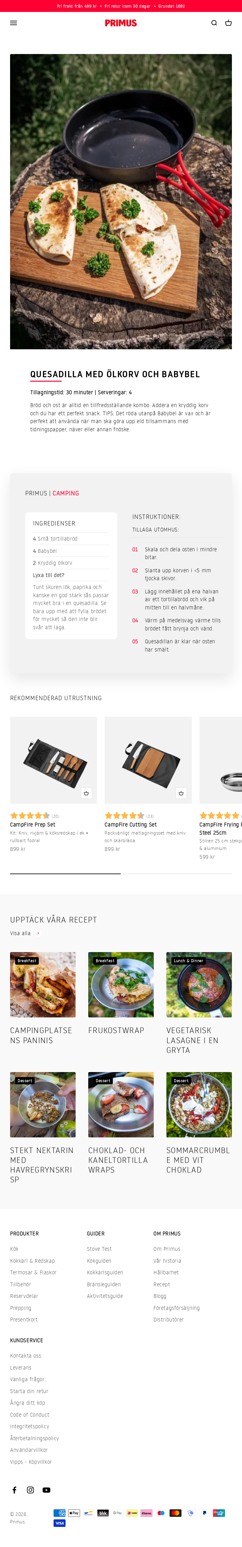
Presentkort (24, 1319)
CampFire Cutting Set (131, 824)
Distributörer (168, 1319)
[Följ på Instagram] (30, 1490)
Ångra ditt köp (27, 1402)
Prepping (21, 1308)
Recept (161, 1284)
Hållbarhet (166, 1272)
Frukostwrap (116, 1030)
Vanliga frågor (27, 1379)
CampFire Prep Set (32, 824)
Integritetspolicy (29, 1426)
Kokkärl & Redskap (32, 1260)
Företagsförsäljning (176, 1308)
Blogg (160, 1296)
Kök (14, 1248)
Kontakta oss (25, 1355)
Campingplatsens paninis (41, 1035)
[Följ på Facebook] (14, 1490)
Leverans (21, 1367)
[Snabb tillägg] (86, 793)
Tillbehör (20, 1284)
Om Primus (166, 1248)
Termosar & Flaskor (33, 1272)
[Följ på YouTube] (46, 1490)
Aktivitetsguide (105, 1296)
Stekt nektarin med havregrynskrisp (42, 1165)
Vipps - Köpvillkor (31, 1461)
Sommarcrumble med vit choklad (198, 1159)
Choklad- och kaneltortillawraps (118, 1159)
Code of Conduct (29, 1414)
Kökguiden (99, 1260)
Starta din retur (29, 1391)
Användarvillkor (29, 1449)
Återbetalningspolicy (34, 1438)
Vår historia (167, 1260)
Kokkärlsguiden (105, 1272)
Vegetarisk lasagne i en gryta (192, 1039)
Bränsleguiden (104, 1284)
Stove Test (99, 1248)
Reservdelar (24, 1296)
